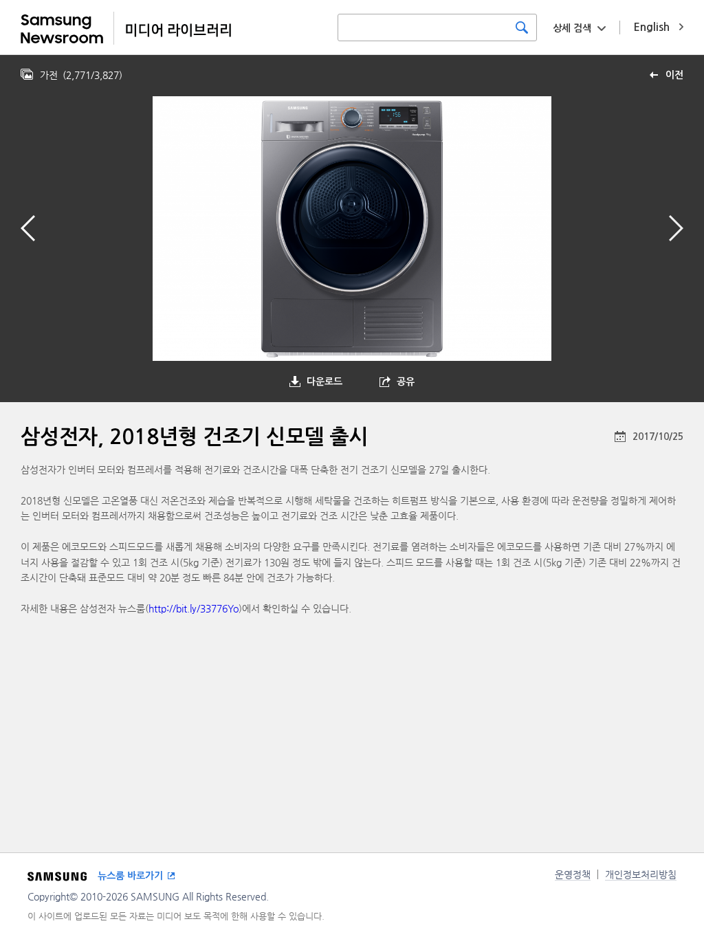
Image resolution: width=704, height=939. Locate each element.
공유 (406, 381)
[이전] (28, 228)
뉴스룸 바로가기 (130, 876)
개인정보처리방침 (640, 874)
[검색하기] (522, 27)
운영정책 (573, 874)
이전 (674, 75)
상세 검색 (572, 28)
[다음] (676, 228)
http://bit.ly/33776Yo (193, 608)
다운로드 (324, 381)
